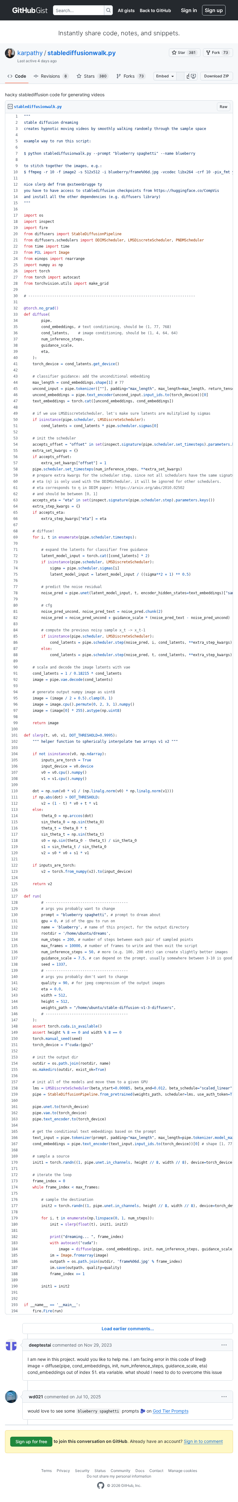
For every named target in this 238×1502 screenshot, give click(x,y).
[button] (224, 1345)
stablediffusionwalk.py (81, 53)
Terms (46, 1470)
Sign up (214, 10)
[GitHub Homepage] (100, 1486)
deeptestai (40, 1345)
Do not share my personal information (119, 1476)
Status (100, 1470)
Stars (95, 76)
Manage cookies (182, 1470)
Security (82, 1470)
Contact (156, 1470)
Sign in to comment (203, 1441)
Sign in (189, 10)
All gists (126, 10)
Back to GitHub (155, 10)
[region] (119, 713)
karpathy (30, 53)
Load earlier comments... (128, 1328)
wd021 (36, 1396)
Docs (139, 1470)
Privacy (63, 1470)
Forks (134, 76)
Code (20, 76)
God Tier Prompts (170, 1410)
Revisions (54, 76)
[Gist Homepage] (30, 10)
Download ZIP (216, 76)
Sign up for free (31, 1441)
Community (120, 1470)
